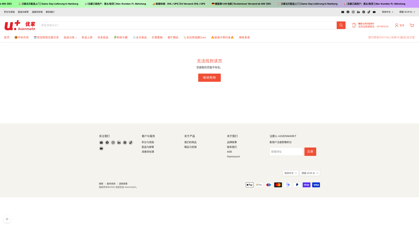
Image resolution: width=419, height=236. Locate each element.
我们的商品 (190, 142)
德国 (405, 11)
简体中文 (386, 11)
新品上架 (87, 37)
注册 (310, 151)
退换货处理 (37, 12)
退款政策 (123, 183)
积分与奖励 (9, 12)
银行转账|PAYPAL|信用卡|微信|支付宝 (391, 37)
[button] (400, 25)
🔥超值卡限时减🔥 (222, 37)
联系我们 (50, 12)
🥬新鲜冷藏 (120, 37)
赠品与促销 (190, 146)
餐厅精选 (173, 37)
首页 (6, 37)
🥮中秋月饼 (21, 37)
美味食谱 (244, 37)
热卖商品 (103, 37)
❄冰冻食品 (140, 37)
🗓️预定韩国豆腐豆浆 (46, 37)
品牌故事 (232, 142)
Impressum (233, 156)
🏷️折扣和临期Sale (194, 37)
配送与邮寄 (23, 12)
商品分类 (69, 37)
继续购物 (209, 77)
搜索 (101, 183)
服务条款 (111, 183)
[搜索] (341, 25)
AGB (229, 151)
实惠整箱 (157, 37)
